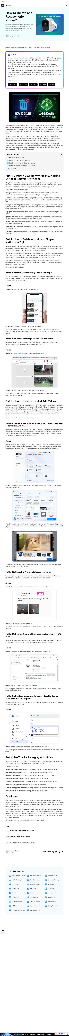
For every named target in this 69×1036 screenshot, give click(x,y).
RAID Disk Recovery (35, 910)
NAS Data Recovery (17, 901)
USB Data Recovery (16, 906)
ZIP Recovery (51, 888)
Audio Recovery (52, 893)
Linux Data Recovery (35, 901)
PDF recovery (51, 884)
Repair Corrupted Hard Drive (19, 875)
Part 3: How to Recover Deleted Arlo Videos (22, 163)
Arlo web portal (21, 353)
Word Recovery (16, 893)
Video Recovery (34, 897)
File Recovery (15, 897)
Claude (44, 84)
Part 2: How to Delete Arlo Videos (19, 160)
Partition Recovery (52, 901)
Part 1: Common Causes (16, 157)
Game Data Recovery (35, 880)
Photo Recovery (52, 897)
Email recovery (15, 888)
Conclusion (12, 168)
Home (7, 47)
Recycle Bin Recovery (35, 875)
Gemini (34, 84)
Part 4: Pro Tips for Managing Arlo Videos (22, 166)
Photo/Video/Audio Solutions (18, 47)
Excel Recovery (33, 893)
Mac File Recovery (16, 880)
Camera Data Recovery (53, 880)
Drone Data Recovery (35, 884)
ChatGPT (14, 84)
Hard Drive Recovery (35, 906)
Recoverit (26, 431)
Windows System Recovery (18, 910)
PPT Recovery (33, 888)
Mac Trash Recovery (53, 875)
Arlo (48, 183)
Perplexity (24, 84)
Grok (52, 84)
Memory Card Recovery (53, 906)
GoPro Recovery (16, 884)
